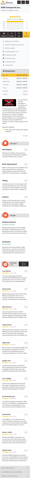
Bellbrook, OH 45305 (12, 41)
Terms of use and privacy (10, 476)
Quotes (26, 36)
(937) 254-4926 (10, 48)
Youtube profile (10, 62)
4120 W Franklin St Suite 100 (14, 45)
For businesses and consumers (12, 472)
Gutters (5, 197)
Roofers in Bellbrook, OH (10, 10)
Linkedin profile (10, 58)
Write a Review (24, 264)
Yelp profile (9, 65)
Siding (4, 181)
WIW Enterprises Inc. (11, 7)
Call (19, 36)
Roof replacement (9, 164)
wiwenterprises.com (11, 51)
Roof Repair (7, 150)
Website (4, 36)
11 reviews (20, 19)
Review (11, 36)
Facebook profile (10, 55)
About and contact (8, 468)
